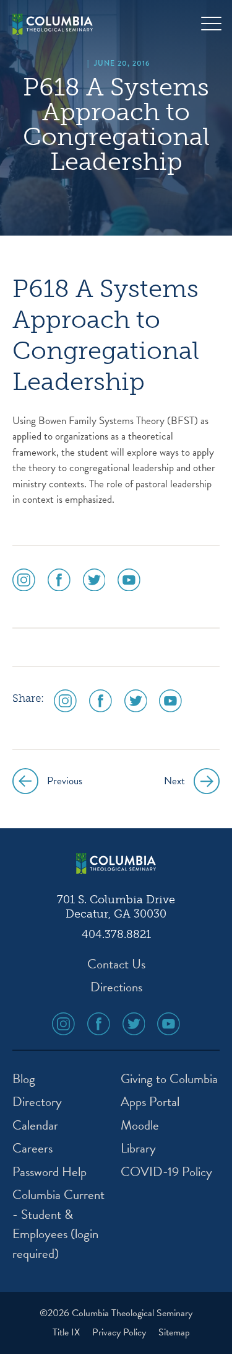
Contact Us (116, 964)
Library (138, 1148)
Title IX (67, 1332)
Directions (116, 987)
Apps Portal (150, 1102)
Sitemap (174, 1332)
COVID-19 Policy (166, 1172)
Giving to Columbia (169, 1079)
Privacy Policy (120, 1332)
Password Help (49, 1172)
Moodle (140, 1125)
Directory (37, 1102)
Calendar (35, 1125)
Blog (23, 1079)
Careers (32, 1148)
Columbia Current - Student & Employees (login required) (58, 1224)
